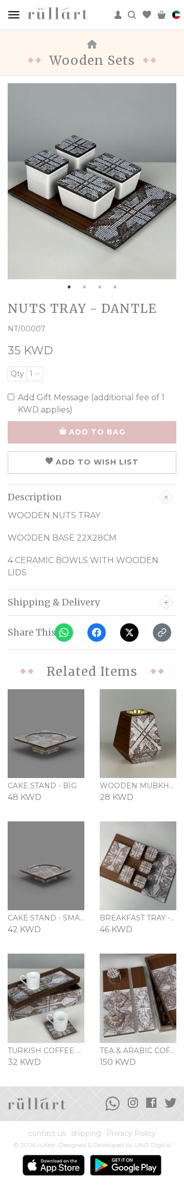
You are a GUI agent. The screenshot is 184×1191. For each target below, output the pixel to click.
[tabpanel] (92, 181)
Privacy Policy (131, 1133)
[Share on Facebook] (96, 632)
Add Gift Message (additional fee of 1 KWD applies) (91, 404)
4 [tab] (115, 287)
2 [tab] (84, 287)
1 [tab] (69, 287)
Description (35, 497)
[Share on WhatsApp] (64, 632)
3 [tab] (100, 287)
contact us (47, 1133)
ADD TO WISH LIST (97, 462)
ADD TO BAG (97, 431)
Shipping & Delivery (54, 602)
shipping (86, 1133)
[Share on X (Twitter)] (129, 632)
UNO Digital (152, 1145)
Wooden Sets (92, 60)
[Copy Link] (162, 632)
